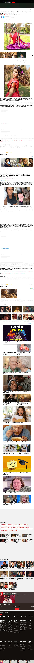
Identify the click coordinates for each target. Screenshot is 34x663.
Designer (8, 140)
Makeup (32, 140)
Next (32, 55)
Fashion (11, 140)
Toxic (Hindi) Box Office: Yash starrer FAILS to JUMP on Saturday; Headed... (12, 578)
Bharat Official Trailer (30, 649)
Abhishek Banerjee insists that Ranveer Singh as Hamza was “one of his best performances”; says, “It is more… (18, 541)
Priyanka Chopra (13, 273)
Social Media (23, 273)
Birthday (6, 140)
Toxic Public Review (16, 622)
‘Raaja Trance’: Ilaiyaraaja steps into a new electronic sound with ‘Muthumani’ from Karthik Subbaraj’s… (18, 535)
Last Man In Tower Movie (3, 626)
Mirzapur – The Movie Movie (3, 624)
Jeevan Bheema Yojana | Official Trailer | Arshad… (23, 646)
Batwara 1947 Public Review (16, 623)
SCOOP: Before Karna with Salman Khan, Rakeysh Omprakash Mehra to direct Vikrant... (21, 579)
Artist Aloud (29, 645)
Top (29, 620)
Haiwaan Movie (2, 627)
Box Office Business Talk (3, 646)
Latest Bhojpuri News (30, 643)
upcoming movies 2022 (29, 278)
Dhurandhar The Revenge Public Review (16, 629)
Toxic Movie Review (3, 524)
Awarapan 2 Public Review (16, 624)
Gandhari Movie (9, 524)
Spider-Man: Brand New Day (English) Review (10, 629)
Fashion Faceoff (19, 140)
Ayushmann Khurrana (30, 628)
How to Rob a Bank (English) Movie (17, 524)
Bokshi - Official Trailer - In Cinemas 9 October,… (23, 647)
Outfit (1, 141)
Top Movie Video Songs (16, 643)
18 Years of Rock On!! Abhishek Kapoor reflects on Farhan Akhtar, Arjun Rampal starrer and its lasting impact (7, 536)
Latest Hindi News (30, 642)
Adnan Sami (15, 530)
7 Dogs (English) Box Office (23, 622)
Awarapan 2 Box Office (22, 628)
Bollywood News (8, 145)
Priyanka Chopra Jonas (18, 273)
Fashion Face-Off (14, 140)
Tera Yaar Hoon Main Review (10, 630)
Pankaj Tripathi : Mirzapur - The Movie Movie (7, 530)
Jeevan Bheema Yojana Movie (3, 625)
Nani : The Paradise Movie (20, 527)
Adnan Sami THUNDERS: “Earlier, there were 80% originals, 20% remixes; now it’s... (4, 568)
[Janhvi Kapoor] (4, 55)
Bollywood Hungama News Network (6, 14)
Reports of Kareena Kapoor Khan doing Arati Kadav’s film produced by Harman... (3, 589)
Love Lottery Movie (2, 629)
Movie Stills (9, 645)
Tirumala (9, 141)
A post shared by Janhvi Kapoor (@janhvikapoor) (11, 135)
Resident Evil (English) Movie (3, 630)
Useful (29, 641)
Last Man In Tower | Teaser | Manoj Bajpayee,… (23, 643)
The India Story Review (10, 631)
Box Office (23, 620)
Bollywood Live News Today (21, 146)
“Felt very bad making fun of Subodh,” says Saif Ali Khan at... (12, 568)
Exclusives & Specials (16, 646)
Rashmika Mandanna (30, 626)
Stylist (4, 141)
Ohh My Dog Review (10, 627)
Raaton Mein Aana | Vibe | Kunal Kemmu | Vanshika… (23, 644)
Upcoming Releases (2, 648)
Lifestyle (29, 140)
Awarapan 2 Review (10, 626)
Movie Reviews (2, 649)
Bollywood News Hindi (6, 146)
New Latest (15, 642)
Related (1, 559)
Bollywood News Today (20, 278)
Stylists (7, 141)
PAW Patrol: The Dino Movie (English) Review (10, 623)
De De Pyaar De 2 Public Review (16, 632)
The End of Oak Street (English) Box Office (22, 630)
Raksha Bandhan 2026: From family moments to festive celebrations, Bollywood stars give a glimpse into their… (29, 540)
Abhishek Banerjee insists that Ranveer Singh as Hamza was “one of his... (12, 589)
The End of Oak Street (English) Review (10, 625)
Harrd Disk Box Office (22, 625)
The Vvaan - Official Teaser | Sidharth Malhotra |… (23, 648)
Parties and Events (10, 643)
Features (22, 140)
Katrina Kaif (29, 622)
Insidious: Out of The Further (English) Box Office (23, 626)
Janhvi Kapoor (26, 140)
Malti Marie (9, 273)
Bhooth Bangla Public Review (16, 628)
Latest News (6, 559)
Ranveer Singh (29, 623)
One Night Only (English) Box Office (23, 623)
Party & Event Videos (16, 645)
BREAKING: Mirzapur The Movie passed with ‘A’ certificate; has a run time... (21, 568)
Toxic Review (9, 622)
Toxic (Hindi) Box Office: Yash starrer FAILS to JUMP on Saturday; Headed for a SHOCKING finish (29, 535)
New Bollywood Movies (14, 145)
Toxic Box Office (25, 524)
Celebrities (5, 614)
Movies (1, 614)
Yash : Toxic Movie (13, 527)
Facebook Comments (3, 154)
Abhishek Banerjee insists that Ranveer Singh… (17, 321)
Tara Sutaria (29, 629)
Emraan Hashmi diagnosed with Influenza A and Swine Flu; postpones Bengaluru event (3, 579)
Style (3, 141)
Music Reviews (29, 648)
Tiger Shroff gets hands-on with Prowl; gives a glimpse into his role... (29, 578)
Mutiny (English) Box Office (23, 624)
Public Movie (16, 621)
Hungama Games (30, 646)
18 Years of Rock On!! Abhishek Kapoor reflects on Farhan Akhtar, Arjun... (30, 568)
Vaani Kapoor (29, 625)
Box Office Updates (2, 645)
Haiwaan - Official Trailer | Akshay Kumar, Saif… (23, 650)
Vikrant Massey (27, 527)
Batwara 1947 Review (10, 624)
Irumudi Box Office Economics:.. (5, 527)
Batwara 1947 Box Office (23, 629)
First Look (9, 646)
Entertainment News (14, 146)
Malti (6, 273)
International (4, 273)
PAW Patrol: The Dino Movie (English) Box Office (23, 627)
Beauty (3, 140)
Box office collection (24, 145)
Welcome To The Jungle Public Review (16, 626)
